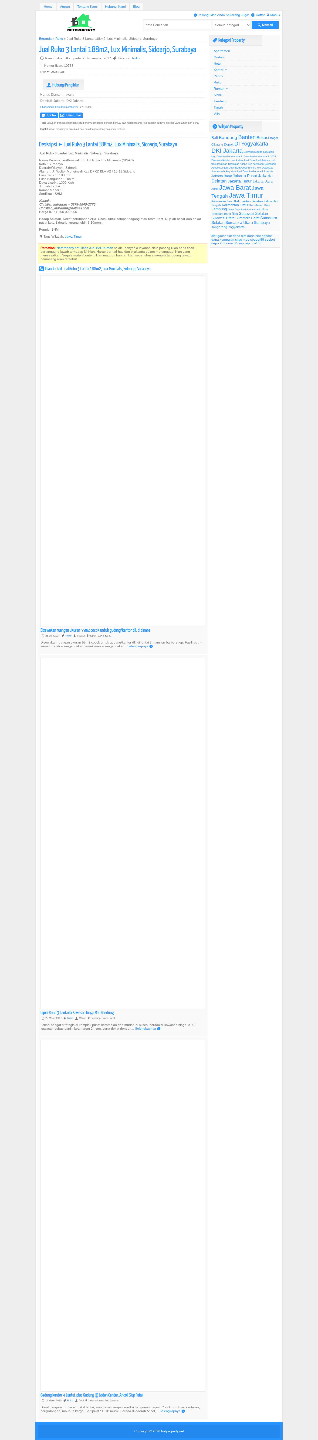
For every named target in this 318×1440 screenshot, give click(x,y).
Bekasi (263, 137)
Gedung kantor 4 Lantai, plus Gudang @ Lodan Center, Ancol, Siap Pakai (92, 1394)
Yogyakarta (236, 227)
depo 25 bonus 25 (224, 243)
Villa (217, 114)
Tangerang (219, 227)
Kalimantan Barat (222, 201)
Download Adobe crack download (230, 160)
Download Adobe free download (246, 164)
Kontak (49, 115)
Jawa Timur (73, 236)
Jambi (214, 188)
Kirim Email (70, 115)
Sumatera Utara (239, 222)
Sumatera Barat (247, 218)
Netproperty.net (172, 1431)
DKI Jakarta (227, 150)
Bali (214, 138)
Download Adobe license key (245, 167)
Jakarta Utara (263, 181)
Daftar (258, 15)
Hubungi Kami (115, 6)
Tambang (220, 101)
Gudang (220, 57)
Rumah (219, 88)
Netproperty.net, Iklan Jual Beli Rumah (85, 248)
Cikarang (217, 144)
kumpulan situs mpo (234, 239)
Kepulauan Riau (259, 205)
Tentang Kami (87, 6)
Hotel (217, 63)
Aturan (65, 6)
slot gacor (218, 236)
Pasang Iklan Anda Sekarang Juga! (221, 15)
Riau (235, 214)
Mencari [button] (265, 25)
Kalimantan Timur (235, 205)
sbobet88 (257, 239)
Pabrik (218, 76)
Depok (228, 144)
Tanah (218, 107)
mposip (244, 243)
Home (48, 6)
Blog (136, 6)
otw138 (256, 243)
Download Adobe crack (230, 156)
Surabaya (262, 222)
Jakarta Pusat (245, 176)
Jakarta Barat (221, 176)
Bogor (274, 138)
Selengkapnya (140, 646)
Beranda (45, 38)
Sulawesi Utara (222, 218)
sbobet (270, 239)
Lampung (219, 209)
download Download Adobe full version (252, 171)
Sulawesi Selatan (253, 213)
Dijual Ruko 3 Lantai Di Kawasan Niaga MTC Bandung (77, 1012)
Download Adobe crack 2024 (260, 156)
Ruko (59, 38)
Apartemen (222, 51)
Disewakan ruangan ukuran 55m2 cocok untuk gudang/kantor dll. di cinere (95, 630)
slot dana (233, 236)
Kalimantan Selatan (248, 201)
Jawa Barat (235, 187)
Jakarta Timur (240, 181)
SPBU (218, 95)
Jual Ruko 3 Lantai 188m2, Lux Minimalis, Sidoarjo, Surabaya (117, 49)
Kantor (218, 70)
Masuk (273, 15)
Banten (247, 137)
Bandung (228, 137)
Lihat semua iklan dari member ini (59, 107)
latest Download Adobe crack (244, 209)
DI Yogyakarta (251, 144)
